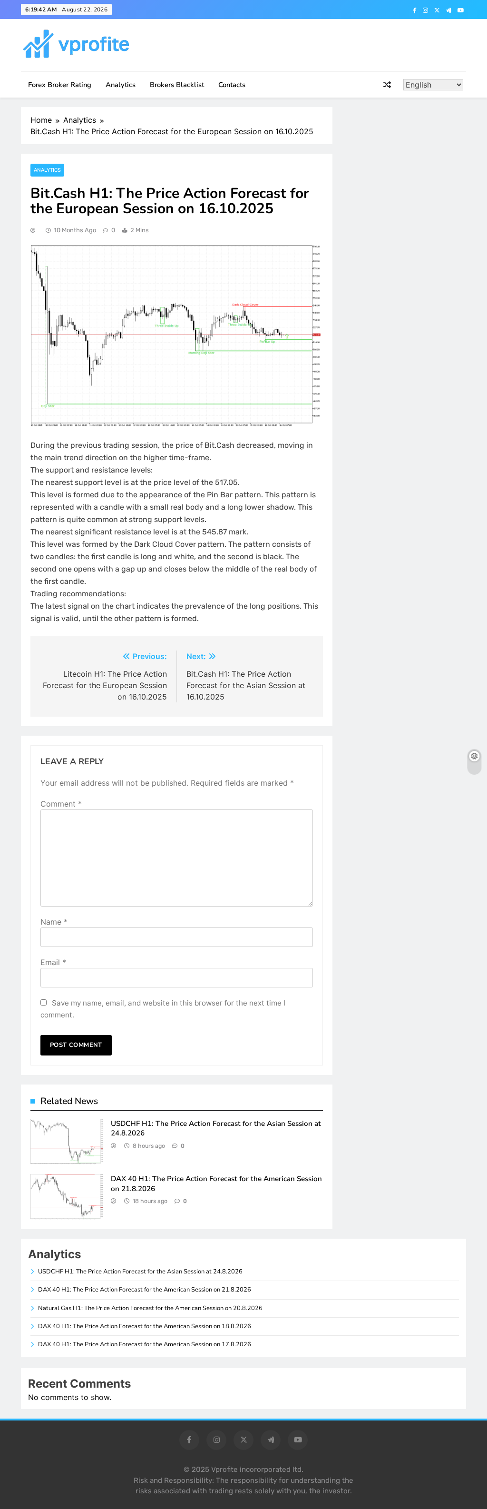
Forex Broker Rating (59, 84)
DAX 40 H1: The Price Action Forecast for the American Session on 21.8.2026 (144, 1289)
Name (54, 922)
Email (53, 962)
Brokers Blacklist (177, 84)
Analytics (121, 84)
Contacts (231, 84)
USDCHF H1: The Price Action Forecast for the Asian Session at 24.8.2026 (140, 1271)
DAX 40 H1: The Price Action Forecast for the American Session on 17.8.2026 (144, 1344)
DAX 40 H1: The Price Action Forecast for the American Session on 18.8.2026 (144, 1326)
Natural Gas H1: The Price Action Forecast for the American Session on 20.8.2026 (150, 1308)
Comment (61, 804)
